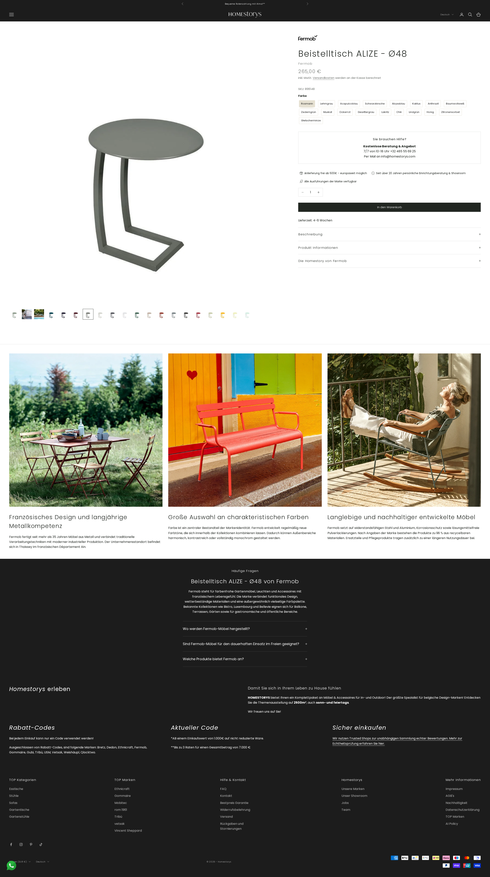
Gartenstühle (19, 816)
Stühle (14, 796)
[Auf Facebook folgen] (11, 844)
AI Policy (452, 824)
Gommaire (122, 796)
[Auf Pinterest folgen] (31, 844)
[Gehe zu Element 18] (222, 314)
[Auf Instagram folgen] (21, 844)
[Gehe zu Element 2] (26, 314)
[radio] (306, 103)
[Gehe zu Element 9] (112, 314)
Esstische (16, 789)
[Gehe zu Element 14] (173, 314)
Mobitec (120, 803)
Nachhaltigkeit (456, 803)
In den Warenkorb (389, 207)
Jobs (345, 803)
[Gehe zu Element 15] (186, 314)
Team (345, 810)
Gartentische (19, 810)
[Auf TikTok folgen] (41, 844)
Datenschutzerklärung (462, 810)
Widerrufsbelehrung (235, 810)
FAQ (223, 789)
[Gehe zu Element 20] (247, 314)
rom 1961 (120, 810)
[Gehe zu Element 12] (149, 314)
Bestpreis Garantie (234, 803)
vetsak (119, 824)
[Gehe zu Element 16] (198, 314)
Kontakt (226, 796)
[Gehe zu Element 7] (88, 314)
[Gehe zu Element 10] (124, 314)
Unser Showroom (354, 796)
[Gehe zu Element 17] (210, 314)
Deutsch (445, 14)
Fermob (305, 63)
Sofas (13, 803)
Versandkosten (323, 78)
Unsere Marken (352, 789)
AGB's (450, 796)
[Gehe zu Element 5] (63, 314)
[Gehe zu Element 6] (75, 314)
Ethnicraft (122, 789)
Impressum (454, 789)
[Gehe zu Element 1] (14, 314)
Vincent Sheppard (128, 830)
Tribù (118, 816)
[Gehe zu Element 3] (39, 314)
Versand (226, 816)
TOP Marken (455, 816)
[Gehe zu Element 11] (137, 314)
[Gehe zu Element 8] (100, 314)
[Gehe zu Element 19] (235, 314)
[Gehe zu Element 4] (51, 314)
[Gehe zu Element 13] (161, 314)
